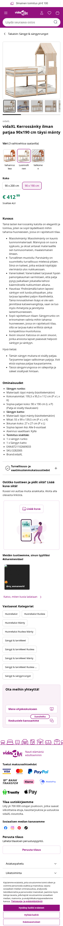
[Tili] (41, 12)
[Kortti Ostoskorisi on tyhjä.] (57, 12)
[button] (9, 160)
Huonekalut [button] (11, 613)
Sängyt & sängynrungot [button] (18, 675)
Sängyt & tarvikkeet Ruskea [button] (19, 649)
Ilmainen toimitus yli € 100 (32, 3)
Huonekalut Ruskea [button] (34, 613)
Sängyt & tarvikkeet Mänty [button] (19, 658)
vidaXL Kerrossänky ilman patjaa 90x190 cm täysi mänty (31, 129)
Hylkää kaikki (31, 914)
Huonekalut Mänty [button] (15, 622)
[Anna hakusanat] (55, 21)
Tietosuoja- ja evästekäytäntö (26, 901)
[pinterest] (19, 827)
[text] (11, 198)
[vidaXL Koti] (21, 12)
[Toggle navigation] (6, 13)
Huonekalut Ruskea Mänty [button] (19, 631)
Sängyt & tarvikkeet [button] (15, 640)
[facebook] (5, 827)
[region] (31, 902)
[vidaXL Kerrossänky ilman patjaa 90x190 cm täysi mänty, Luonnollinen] (31, 70)
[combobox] (31, 22)
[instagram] (12, 827)
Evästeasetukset (31, 922)
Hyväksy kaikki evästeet (31, 907)
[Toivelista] (49, 12)
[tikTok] (26, 827)
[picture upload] (31, 531)
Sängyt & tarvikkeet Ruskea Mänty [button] (22, 667)
